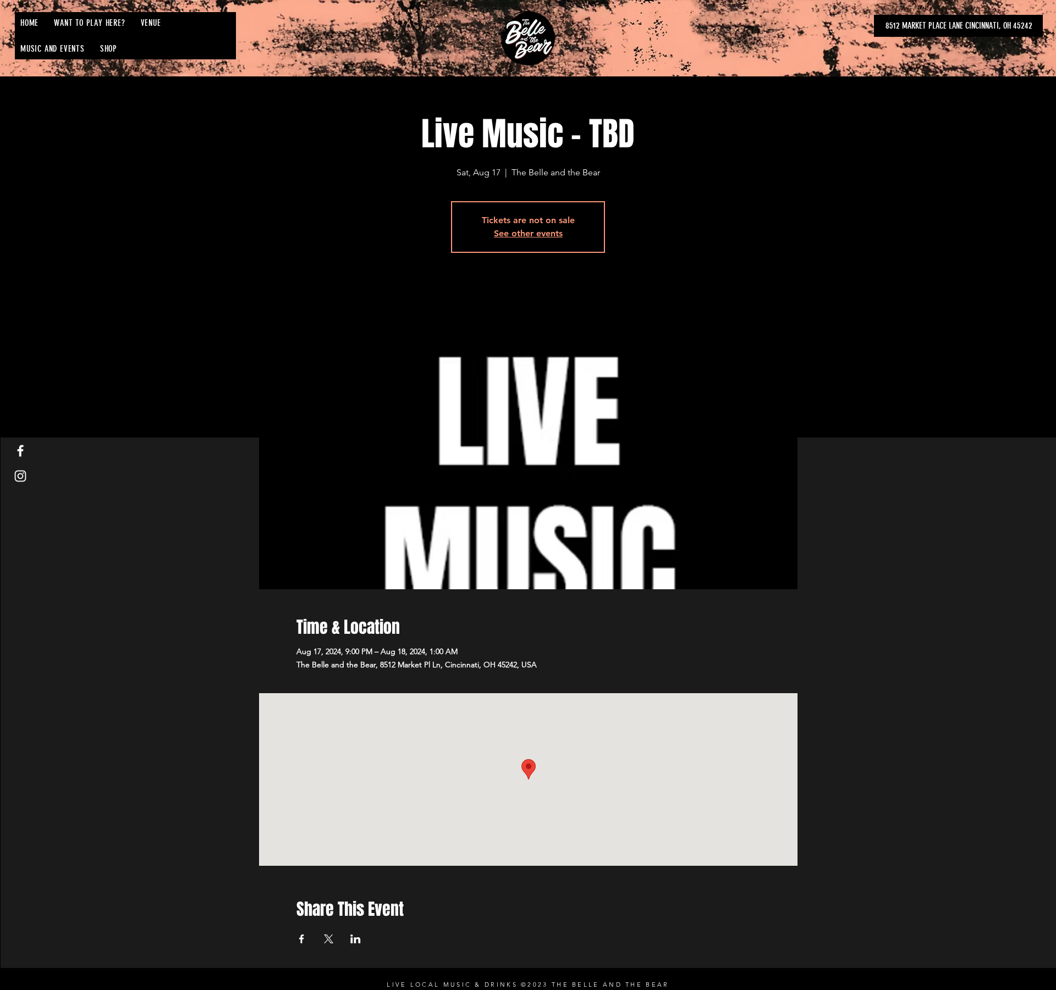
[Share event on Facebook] (301, 938)
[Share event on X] (328, 938)
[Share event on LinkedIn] (355, 938)
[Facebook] (20, 450)
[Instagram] (20, 476)
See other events (528, 233)
